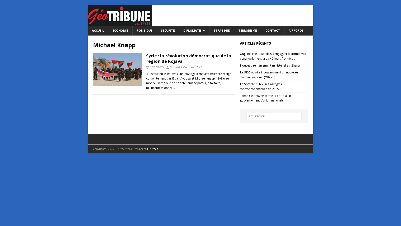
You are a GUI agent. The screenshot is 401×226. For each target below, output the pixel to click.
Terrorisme (247, 30)
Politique (144, 30)
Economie (120, 30)
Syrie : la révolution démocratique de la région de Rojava (188, 58)
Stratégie (222, 30)
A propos (296, 30)
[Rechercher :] (274, 116)
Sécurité (168, 30)
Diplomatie (192, 30)
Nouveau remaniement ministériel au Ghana (270, 65)
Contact (272, 30)
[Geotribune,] (120, 24)
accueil (98, 30)
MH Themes (151, 149)
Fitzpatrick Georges (182, 67)
